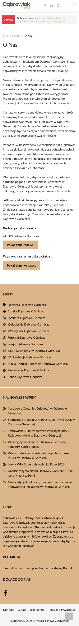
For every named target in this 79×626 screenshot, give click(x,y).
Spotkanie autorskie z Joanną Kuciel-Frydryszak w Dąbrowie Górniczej (41, 422)
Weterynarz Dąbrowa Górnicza (28, 331)
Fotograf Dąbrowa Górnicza (26, 337)
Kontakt (68, 568)
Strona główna (11, 35)
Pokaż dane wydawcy (21, 265)
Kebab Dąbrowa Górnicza (25, 377)
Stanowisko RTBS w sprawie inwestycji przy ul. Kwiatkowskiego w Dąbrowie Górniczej (39, 433)
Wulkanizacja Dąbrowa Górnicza (30, 357)
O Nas (22, 609)
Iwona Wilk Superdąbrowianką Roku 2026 (36, 464)
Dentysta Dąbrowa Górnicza (27, 304)
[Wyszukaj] (58, 6)
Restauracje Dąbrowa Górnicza (28, 370)
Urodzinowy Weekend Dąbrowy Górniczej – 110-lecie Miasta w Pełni (41, 473)
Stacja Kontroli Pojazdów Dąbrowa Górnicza (38, 363)
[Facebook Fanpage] (45, 6)
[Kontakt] (51, 6)
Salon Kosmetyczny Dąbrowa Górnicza (34, 350)
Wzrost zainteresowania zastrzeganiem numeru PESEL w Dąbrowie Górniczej (39, 455)
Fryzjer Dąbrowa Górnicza (25, 344)
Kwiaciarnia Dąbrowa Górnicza (28, 324)
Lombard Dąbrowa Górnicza (26, 318)
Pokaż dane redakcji (20, 245)
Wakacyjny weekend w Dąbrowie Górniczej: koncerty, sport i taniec (37, 444)
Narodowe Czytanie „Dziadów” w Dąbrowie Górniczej (37, 411)
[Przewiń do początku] (69, 616)
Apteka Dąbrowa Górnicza (25, 311)
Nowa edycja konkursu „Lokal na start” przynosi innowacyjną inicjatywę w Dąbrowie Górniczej (40, 484)
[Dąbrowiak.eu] (16, 6)
